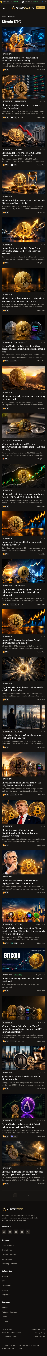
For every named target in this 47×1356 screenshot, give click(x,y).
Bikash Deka (41, 117)
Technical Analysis (9, 1255)
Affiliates (5, 1308)
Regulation (6, 1295)
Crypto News (7, 1250)
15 (28, 1195)
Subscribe (40, 8)
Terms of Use (7, 1329)
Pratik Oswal (41, 991)
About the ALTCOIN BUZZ (11, 1333)
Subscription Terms (38, 1329)
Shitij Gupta (41, 212)
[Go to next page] (32, 1195)
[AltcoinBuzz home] (21, 8)
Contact (5, 1321)
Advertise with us (39, 1336)
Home (4, 17)
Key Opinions (7, 1259)
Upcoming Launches (9, 1264)
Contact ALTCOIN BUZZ (10, 1336)
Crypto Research (8, 1245)
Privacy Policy (40, 1333)
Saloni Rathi (41, 70)
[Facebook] (22, 1232)
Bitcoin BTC (7, 54)
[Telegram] (16, 1232)
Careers (5, 1317)
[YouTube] (10, 1232)
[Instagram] (28, 1232)
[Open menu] (3, 8)
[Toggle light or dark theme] (33, 8)
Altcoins (18, 149)
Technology (6, 1286)
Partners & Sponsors (9, 1312)
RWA (3, 1281)
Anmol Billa (41, 408)
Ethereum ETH (20, 102)
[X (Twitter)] (4, 1232)
